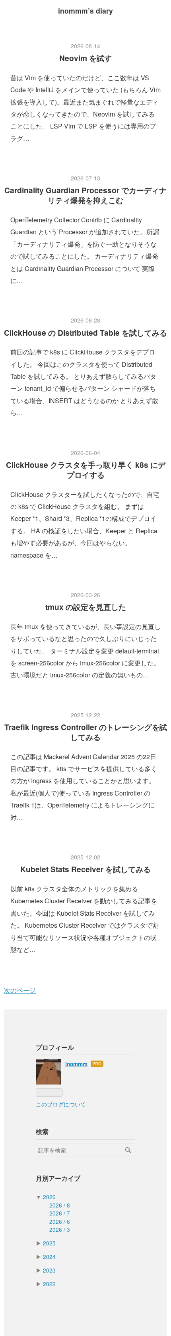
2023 (49, 1270)
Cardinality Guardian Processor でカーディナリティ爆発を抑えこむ (85, 195)
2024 (49, 1257)
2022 (49, 1284)
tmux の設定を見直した (85, 606)
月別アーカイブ (58, 1178)
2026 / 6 (59, 1221)
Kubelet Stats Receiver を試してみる (85, 869)
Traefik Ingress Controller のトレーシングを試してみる (85, 731)
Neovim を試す (85, 57)
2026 (49, 1197)
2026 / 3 (59, 1229)
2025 (49, 1243)
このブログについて (61, 1104)
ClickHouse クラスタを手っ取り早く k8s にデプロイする (85, 469)
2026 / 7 (59, 1213)
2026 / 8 (59, 1205)
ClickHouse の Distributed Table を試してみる (85, 332)
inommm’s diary (85, 11)
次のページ (20, 990)
